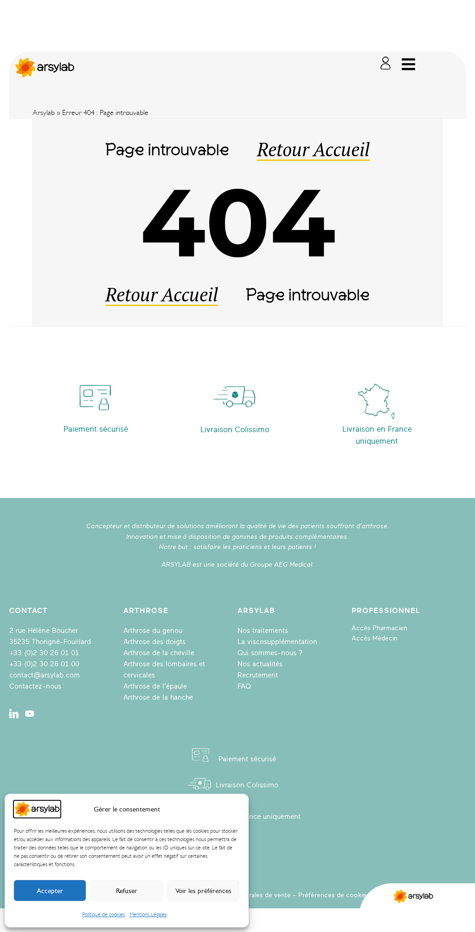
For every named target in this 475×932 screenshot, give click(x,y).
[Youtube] (29, 713)
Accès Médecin (375, 638)
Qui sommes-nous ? (270, 653)
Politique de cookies (103, 914)
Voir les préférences (203, 891)
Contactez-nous (35, 686)
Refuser (126, 891)
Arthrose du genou (152, 631)
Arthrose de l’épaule (155, 686)
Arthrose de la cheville (158, 653)
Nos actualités (260, 664)
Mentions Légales (148, 914)
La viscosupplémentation (277, 642)
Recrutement (258, 675)
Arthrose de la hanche (158, 698)
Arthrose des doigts (154, 642)
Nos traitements (263, 631)
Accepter (50, 891)
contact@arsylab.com (44, 675)
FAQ (244, 686)
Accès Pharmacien (379, 628)
